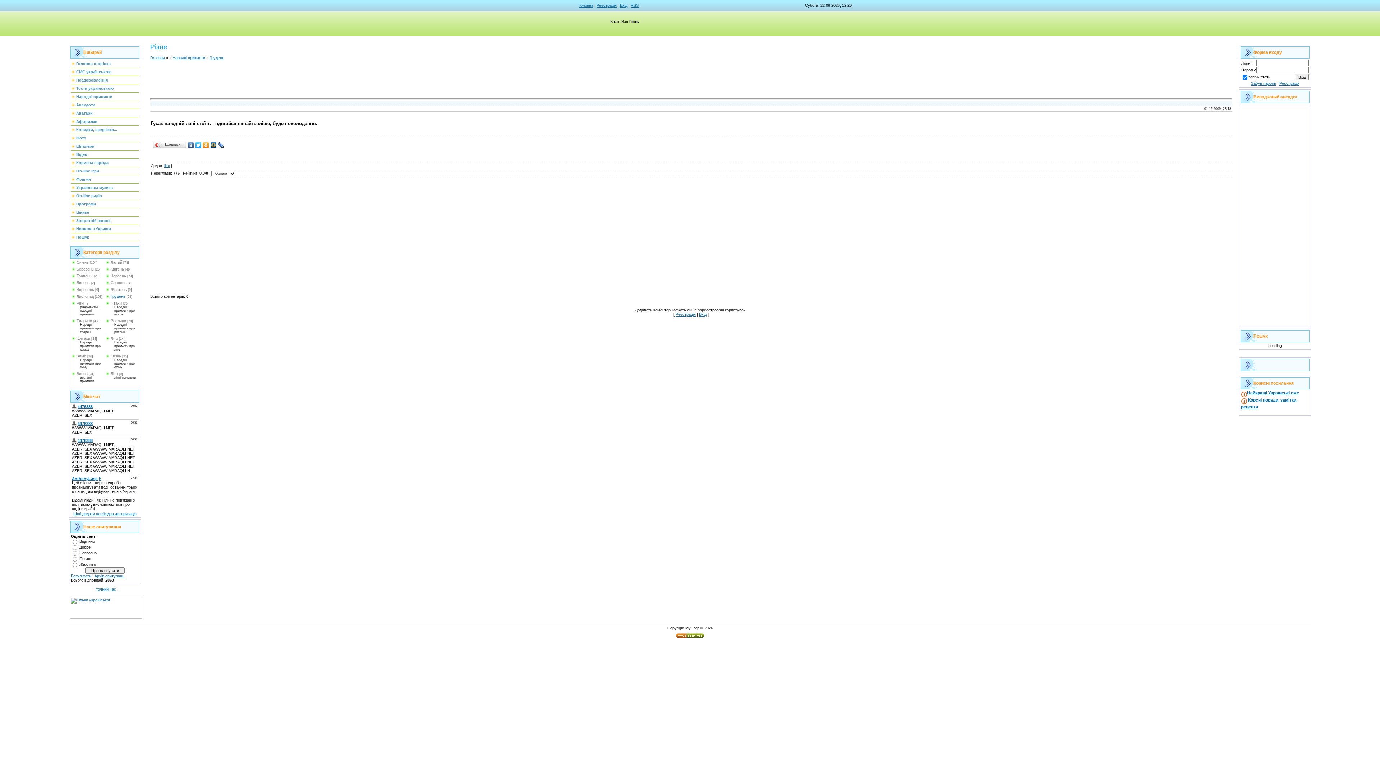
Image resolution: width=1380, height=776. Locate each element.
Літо (114, 338)
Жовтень (119, 289)
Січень (83, 262)
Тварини (84, 321)
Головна (586, 5)
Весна (82, 373)
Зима (81, 356)
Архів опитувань (109, 576)
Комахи (83, 338)
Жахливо (87, 564)
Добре (85, 547)
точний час (106, 589)
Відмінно (87, 541)
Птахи (116, 303)
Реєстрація (607, 5)
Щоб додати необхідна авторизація (105, 514)
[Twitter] (198, 145)
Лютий (116, 262)
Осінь (116, 356)
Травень (84, 276)
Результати (81, 576)
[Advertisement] (691, 80)
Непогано (88, 553)
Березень (85, 269)
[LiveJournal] (221, 145)
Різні (80, 303)
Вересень (85, 289)
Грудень (118, 296)
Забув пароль (1263, 83)
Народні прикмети (188, 58)
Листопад (85, 296)
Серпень (118, 283)
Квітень (117, 269)
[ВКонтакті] (191, 145)
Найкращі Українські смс (1273, 393)
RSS (635, 5)
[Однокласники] (206, 145)
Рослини (118, 321)
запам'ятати (1259, 77)
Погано (85, 558)
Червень (118, 276)
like (167, 165)
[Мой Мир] (213, 145)
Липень (83, 283)
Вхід (623, 5)
